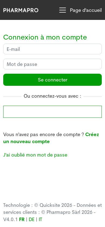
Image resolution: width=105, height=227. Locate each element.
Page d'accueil (86, 10)
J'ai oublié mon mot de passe (35, 155)
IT (40, 219)
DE (31, 219)
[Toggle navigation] (62, 10)
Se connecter (52, 80)
